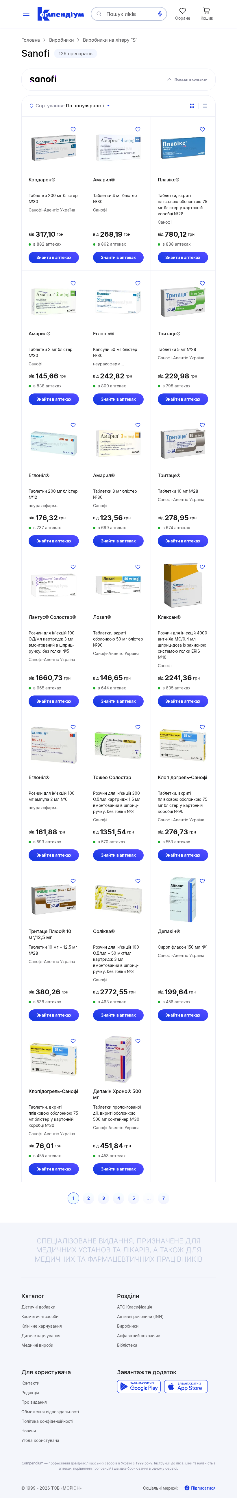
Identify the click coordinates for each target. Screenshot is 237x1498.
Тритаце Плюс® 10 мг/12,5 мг (50, 934)
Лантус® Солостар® (52, 617)
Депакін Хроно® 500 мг (117, 1094)
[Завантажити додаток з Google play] (139, 1386)
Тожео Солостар (112, 777)
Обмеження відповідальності (50, 1411)
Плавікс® (168, 180)
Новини (28, 1430)
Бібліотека (127, 1345)
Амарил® (104, 180)
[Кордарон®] (54, 148)
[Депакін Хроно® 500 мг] (118, 1059)
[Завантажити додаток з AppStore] (186, 1386)
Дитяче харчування (40, 1335)
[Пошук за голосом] (160, 14)
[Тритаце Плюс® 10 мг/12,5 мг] (54, 899)
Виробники (127, 1326)
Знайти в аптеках (53, 257)
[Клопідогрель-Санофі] (183, 745)
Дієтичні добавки (38, 1306)
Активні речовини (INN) (140, 1316)
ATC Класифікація (134, 1306)
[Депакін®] (183, 899)
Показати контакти (191, 79)
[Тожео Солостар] (118, 745)
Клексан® (169, 617)
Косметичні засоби (39, 1316)
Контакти (30, 1383)
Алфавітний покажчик (138, 1335)
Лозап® (102, 617)
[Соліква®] (118, 899)
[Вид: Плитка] (192, 106)
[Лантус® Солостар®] (54, 585)
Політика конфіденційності (47, 1421)
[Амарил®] (118, 148)
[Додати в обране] (73, 129)
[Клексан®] (183, 585)
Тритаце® (169, 333)
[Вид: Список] (205, 106)
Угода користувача (40, 1440)
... (149, 1198)
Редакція (30, 1392)
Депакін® (169, 931)
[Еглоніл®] (118, 301)
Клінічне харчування (41, 1326)
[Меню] (26, 14)
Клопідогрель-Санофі (182, 777)
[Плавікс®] (183, 148)
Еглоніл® (103, 333)
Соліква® (104, 931)
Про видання (34, 1402)
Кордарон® (42, 180)
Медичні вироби (37, 1345)
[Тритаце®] (183, 301)
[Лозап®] (118, 585)
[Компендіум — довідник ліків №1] (61, 14)
